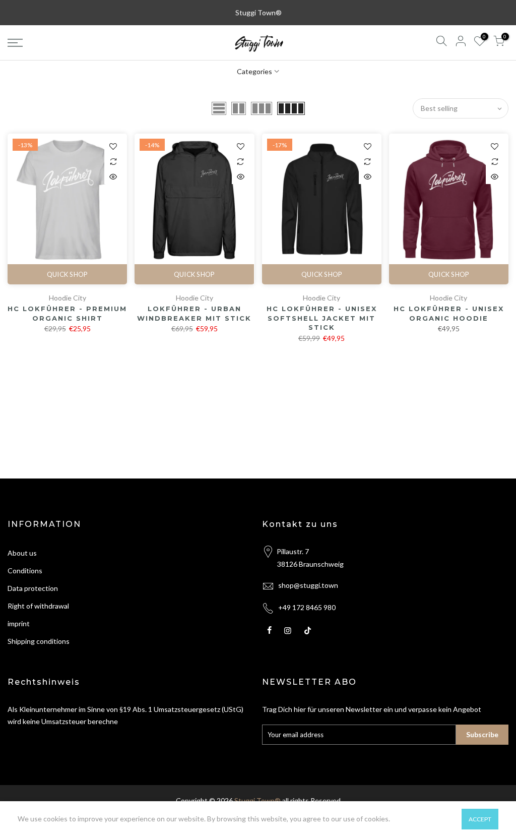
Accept (480, 819)
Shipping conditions (39, 641)
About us (22, 553)
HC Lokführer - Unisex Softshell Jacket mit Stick (322, 318)
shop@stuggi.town (308, 585)
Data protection (33, 588)
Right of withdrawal (38, 606)
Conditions (25, 570)
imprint (19, 623)
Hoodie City (67, 297)
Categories (254, 71)
